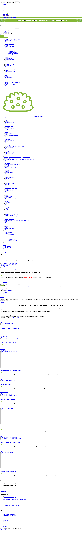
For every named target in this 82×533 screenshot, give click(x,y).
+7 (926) (4, 31)
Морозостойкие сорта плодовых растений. (11, 505)
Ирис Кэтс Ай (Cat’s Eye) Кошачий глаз (10, 442)
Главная (2, 260)
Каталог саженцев (6, 520)
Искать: (2, 1)
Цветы (5, 260)
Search (17, 1)
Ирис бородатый (9, 260)
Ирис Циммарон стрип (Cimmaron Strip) (10, 370)
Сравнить (2, 289)
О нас (4, 525)
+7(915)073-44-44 (12, 17)
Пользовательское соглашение (9, 515)
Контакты (5, 526)
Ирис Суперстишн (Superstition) (8, 471)
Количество (4, 284)
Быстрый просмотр (4, 336)
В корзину (3, 285)
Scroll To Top (3, 529)
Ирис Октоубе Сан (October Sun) (8, 342)
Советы (4, 522)
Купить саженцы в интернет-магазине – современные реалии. (15, 499)
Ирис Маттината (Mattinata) (7, 399)
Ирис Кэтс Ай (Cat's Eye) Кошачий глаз (8, 264)
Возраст (5, 279)
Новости (4, 521)
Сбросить (5, 282)
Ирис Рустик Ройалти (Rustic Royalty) (8, 269)
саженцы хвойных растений (28, 286)
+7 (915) (4, 32)
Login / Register (6, 15)
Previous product (3, 262)
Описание (5, 292)
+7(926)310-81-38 (4, 17)
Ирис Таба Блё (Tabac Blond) (7, 427)
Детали (4, 293)
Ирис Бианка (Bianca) (5, 384)
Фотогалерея (5, 523)
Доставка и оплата (15, 317)
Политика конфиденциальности (9, 514)
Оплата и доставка (7, 295)
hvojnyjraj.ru (64, 286)
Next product (3, 266)
